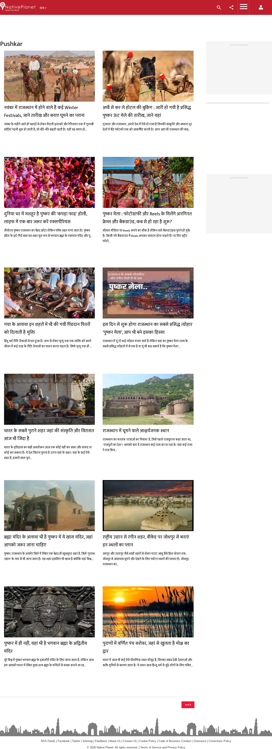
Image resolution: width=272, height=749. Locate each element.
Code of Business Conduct (175, 741)
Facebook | (65, 741)
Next (187, 704)
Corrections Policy (220, 741)
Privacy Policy (176, 747)
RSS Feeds (48, 741)
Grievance (200, 741)
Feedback (101, 741)
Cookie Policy (148, 741)
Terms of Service (150, 747)
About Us (115, 741)
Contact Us (130, 741)
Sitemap (87, 741)
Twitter (76, 741)
